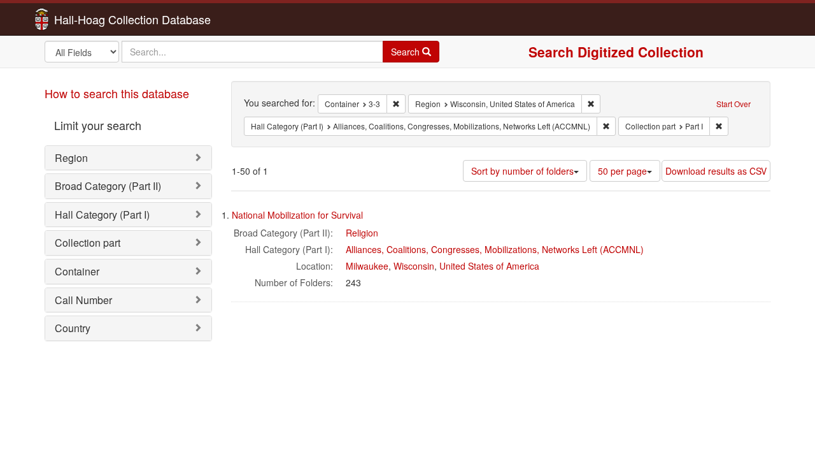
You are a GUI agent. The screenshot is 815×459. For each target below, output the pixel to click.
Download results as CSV (716, 170)
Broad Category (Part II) (108, 185)
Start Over (733, 103)
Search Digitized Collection (616, 51)
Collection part (87, 242)
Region (71, 157)
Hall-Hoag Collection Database (92, 19)
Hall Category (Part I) (102, 214)
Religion (362, 232)
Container (77, 271)
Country (72, 328)
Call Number (83, 300)
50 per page (622, 170)
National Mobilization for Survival (297, 214)
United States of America (489, 265)
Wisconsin (413, 265)
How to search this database (117, 93)
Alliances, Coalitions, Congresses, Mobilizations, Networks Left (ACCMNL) (495, 249)
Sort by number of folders (522, 170)
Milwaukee (367, 265)
